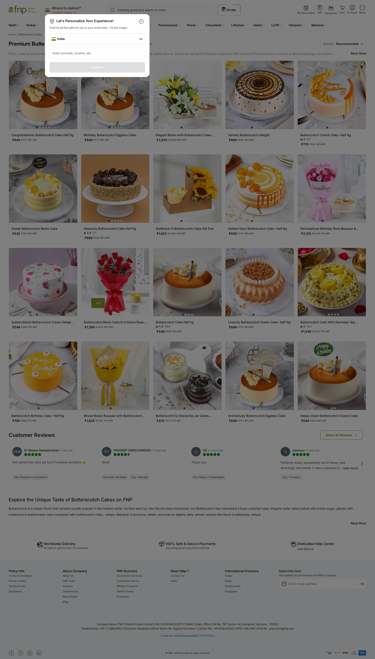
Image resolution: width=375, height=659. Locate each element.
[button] (141, 21)
